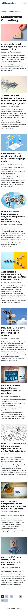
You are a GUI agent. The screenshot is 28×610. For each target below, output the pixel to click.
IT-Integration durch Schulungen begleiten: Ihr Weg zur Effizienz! (14, 47)
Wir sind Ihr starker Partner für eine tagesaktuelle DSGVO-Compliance (12, 389)
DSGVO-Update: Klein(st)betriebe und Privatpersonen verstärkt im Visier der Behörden (13, 505)
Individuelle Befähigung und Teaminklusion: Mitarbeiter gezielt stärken (13, 331)
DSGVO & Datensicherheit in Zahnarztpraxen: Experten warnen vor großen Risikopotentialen (13, 447)
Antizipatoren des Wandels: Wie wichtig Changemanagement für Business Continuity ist (13, 276)
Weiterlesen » (8, 70)
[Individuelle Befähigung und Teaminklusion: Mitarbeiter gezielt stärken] (14, 316)
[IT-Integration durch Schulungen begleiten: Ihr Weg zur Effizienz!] (14, 32)
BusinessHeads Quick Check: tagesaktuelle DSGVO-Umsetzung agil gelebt (13, 157)
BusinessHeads (17, 52)
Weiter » (4, 601)
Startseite (3, 11)
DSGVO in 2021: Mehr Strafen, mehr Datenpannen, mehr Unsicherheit (11, 561)
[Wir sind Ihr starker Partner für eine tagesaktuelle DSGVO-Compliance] (14, 374)
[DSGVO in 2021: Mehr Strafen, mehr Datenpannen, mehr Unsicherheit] (14, 545)
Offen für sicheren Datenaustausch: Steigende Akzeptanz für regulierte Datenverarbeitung (13, 216)
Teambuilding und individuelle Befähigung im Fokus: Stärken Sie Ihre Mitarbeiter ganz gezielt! (13, 99)
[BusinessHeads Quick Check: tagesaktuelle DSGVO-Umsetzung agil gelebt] (14, 142)
